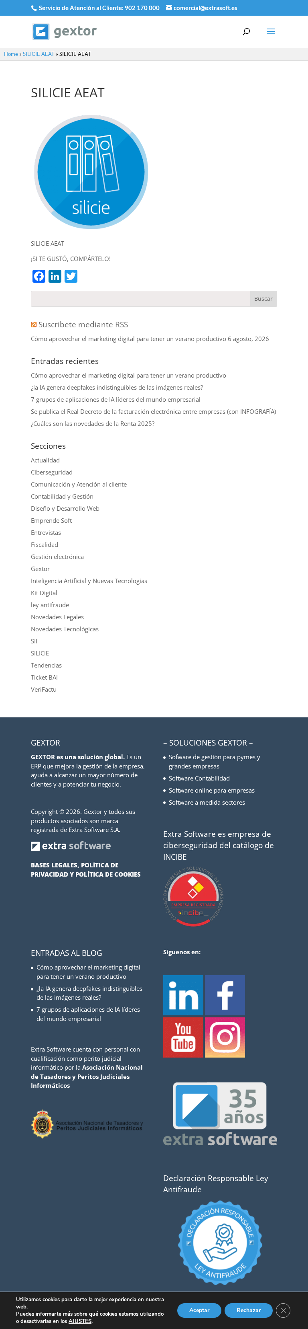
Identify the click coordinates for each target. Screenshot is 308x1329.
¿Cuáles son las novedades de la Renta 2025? (92, 423)
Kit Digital (44, 593)
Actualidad (45, 460)
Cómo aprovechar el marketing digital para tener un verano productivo (128, 339)
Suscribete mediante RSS (83, 324)
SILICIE (40, 653)
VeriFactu (44, 689)
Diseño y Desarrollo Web (65, 508)
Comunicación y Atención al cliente (79, 484)
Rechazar (249, 1310)
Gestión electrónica (57, 557)
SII (34, 641)
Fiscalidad (44, 544)
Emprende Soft (51, 520)
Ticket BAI (44, 677)
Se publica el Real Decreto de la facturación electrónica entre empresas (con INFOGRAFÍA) (153, 411)
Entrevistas (46, 532)
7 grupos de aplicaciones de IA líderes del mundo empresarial (116, 399)
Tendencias (46, 665)
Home (11, 54)
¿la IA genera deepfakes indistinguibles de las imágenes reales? (117, 387)
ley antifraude (50, 605)
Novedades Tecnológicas (65, 629)
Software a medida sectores (207, 802)
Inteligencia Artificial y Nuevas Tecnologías (89, 581)
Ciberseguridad (52, 472)
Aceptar (199, 1310)
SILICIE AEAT (39, 54)
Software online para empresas (212, 790)
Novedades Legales (57, 617)
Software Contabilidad (199, 778)
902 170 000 (143, 7)
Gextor (40, 569)
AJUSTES (80, 1321)
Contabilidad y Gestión (62, 496)
